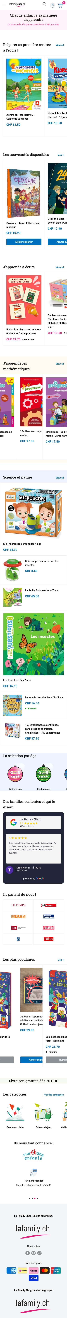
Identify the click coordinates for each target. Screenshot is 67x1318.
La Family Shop (30, 819)
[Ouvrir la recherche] (44, 5)
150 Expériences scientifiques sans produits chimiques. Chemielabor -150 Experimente (42, 728)
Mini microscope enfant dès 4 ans (22, 543)
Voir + (61, 155)
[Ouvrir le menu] (4, 5)
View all (60, 45)
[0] (60, 5)
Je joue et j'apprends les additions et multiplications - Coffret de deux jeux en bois (33, 1020)
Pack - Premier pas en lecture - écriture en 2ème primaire (23, 331)
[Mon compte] (52, 5)
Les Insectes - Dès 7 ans (17, 680)
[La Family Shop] (13, 822)
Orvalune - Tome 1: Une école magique (23, 225)
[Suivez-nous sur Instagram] (33, 1253)
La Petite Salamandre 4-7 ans (41, 590)
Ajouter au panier (24, 241)
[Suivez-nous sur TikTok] (39, 1253)
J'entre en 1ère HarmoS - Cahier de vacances (20, 116)
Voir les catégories (54, 1094)
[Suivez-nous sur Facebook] (27, 1253)
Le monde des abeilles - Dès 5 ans (44, 697)
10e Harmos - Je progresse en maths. (34, 433)
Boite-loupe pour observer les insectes (41, 563)
